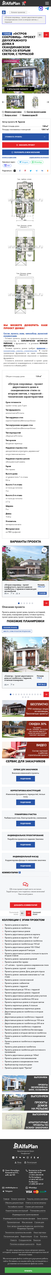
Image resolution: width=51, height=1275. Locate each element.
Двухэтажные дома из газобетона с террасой (24, 1017)
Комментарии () (30, 115)
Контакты (43, 1236)
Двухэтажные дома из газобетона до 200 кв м (24, 1023)
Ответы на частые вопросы (36, 1203)
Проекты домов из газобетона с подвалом (23, 1027)
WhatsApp (38, 162)
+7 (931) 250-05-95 (36, 1175)
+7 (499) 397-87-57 (36, 1184)
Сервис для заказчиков (25, 761)
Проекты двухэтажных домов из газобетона (23, 941)
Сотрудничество (25, 1240)
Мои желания (27, 1222)
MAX (8, 165)
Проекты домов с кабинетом (17, 983)
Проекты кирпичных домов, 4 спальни (21, 1005)
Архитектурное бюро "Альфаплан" (25, 1152)
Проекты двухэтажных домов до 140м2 (22, 1055)
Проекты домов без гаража (16, 962)
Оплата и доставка (13, 112)
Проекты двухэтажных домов (17, 931)
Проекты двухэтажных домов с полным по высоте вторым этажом (26, 955)
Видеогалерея (26, 1236)
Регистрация (32, 1162)
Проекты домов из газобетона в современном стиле (24, 1042)
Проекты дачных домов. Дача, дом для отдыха (25, 972)
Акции (38, 1244)
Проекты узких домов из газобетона (20, 1047)
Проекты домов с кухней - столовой (20, 968)
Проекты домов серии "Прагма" (18, 1068)
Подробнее (14, 575)
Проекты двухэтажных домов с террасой (22, 993)
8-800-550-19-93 (35, 1173)
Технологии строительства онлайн (18, 1232)
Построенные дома (11, 1236)
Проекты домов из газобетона (18, 928)
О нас (36, 1236)
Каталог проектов (18, 1199)
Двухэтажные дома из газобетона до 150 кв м (24, 1020)
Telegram (24, 162)
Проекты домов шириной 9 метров (20, 950)
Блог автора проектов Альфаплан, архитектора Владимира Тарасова (25, 1227)
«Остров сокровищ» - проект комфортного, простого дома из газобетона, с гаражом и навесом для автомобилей (20, 588)
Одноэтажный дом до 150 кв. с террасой (22, 990)
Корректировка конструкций (17, 1211)
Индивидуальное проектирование (25, 1214)
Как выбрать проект (15, 1207)
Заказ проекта (42, 1218)
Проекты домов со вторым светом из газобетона (25, 1033)
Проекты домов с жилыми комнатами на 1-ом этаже (24, 976)
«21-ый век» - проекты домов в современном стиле (27, 965)
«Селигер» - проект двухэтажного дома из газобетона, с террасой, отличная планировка (18, 678)
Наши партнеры (40, 1232)
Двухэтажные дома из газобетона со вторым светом (24, 1013)
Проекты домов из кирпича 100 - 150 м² (22, 938)
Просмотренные (13, 1222)
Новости (13, 1240)
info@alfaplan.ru (11, 1188)
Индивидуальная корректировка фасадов (19, 1218)
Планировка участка (37, 1211)
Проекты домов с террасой (16, 986)
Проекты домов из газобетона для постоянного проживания (25, 1051)
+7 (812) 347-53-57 (36, 1179)
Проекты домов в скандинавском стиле (21, 1062)
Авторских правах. (26, 1255)
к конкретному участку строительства (25, 349)
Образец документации (14, 1203)
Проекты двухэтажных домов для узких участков (26, 996)
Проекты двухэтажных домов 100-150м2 (22, 947)
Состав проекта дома (36, 112)
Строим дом (39, 1222)
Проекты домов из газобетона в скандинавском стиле (25, 1037)
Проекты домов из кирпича (16, 925)
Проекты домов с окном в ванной (19, 980)
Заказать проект (27, 145)
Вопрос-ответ (11, 115)
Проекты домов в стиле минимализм (20, 1058)
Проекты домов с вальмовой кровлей (21, 959)
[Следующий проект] (28, 913)
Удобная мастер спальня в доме (18, 1065)
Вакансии (37, 1240)
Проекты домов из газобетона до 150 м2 (22, 944)
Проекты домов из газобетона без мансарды (24, 1030)
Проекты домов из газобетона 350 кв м (21, 999)
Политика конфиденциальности (22, 1244)
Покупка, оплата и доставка (37, 1199)
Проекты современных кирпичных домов (22, 1009)
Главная (6, 1199)
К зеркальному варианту (17, 89)
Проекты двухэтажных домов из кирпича (22, 934)
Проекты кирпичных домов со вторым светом (24, 1002)
